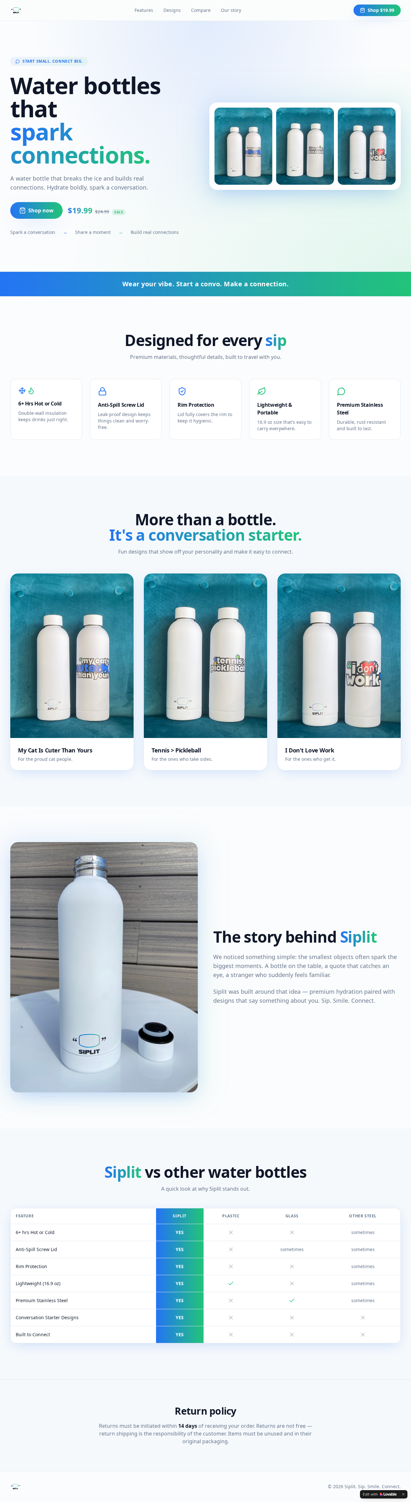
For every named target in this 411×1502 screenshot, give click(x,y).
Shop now (41, 210)
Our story (231, 10)
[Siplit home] (16, 10)
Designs (172, 10)
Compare (201, 10)
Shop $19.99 (381, 10)
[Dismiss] (403, 1494)
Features (144, 10)
